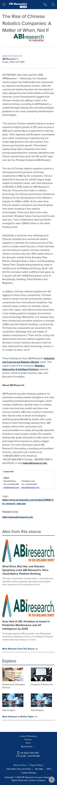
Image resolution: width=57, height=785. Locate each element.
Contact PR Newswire (28, 736)
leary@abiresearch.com (30, 487)
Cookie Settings (28, 772)
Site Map (39, 769)
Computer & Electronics (42, 684)
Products (28, 739)
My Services (27, 746)
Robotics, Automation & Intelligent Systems (23, 367)
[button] (28, 38)
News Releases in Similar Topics (18, 716)
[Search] (53, 4)
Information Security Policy (18, 769)
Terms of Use (19, 765)
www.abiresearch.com (35, 463)
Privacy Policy (35, 765)
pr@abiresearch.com (11, 487)
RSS (49, 769)
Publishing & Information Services (13, 686)
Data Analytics (9, 710)
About (28, 742)
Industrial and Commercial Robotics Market (28, 360)
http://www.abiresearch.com (17, 517)
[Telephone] (45, 4)
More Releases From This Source (18, 648)
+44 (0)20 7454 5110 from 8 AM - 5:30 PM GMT (28, 754)
